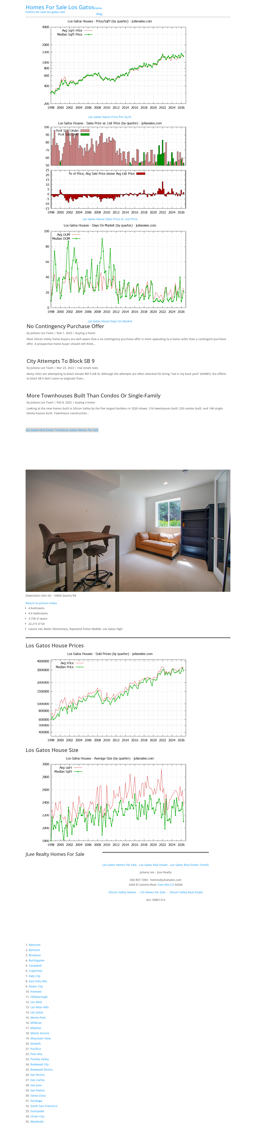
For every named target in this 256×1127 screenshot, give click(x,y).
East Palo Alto (38, 981)
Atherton (35, 945)
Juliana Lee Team (42, 333)
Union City (37, 1116)
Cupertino (35, 971)
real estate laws (87, 368)
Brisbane (35, 955)
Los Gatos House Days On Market (110, 321)
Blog (99, 14)
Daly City (34, 976)
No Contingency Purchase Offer (65, 326)
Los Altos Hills (39, 1007)
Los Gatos (36, 1012)
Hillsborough (39, 997)
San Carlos (37, 1080)
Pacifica (35, 1049)
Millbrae (36, 1023)
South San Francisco (43, 1106)
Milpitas (35, 1028)
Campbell (35, 965)
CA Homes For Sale (152, 892)
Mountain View (40, 1038)
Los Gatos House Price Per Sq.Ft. (110, 117)
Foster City (36, 986)
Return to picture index (41, 603)
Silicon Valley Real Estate (186, 892)
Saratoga (36, 1101)
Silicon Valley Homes (122, 892)
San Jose (36, 1085)
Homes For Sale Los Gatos (60, 7)
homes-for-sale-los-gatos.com (45, 12)
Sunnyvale (37, 1111)
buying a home (85, 333)
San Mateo (37, 1090)
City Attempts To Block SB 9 (61, 360)
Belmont (34, 950)
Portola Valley (39, 1059)
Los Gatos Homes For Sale (81, 430)
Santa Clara (38, 1095)
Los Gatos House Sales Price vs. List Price (110, 219)
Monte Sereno (39, 1033)
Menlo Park (38, 1017)
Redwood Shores (41, 1069)
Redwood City (39, 1064)
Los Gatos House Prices (55, 645)
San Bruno (37, 1075)
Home (98, 8)
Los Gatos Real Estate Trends (45, 430)
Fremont (36, 991)
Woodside (37, 1121)
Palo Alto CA (166, 884)
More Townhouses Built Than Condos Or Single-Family (93, 395)
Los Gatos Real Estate (153, 865)
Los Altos (36, 1002)
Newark (35, 1043)
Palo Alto (36, 1054)
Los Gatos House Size (52, 750)
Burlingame (36, 960)
